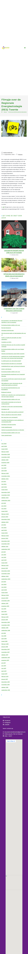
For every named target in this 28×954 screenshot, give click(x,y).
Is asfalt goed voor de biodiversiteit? (11, 360)
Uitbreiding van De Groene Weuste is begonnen (14, 309)
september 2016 (5, 690)
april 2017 (3, 671)
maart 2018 (4, 641)
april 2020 (4, 589)
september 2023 (5, 500)
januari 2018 (4, 646)
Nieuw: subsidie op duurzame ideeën (11, 414)
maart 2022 (4, 532)
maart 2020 (4, 592)
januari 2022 (4, 538)
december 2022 (5, 519)
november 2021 (5, 543)
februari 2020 (5, 595)
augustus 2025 (5, 462)
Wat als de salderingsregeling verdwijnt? (12, 412)
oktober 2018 (4, 627)
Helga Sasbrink (7, 152)
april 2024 (4, 486)
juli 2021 (3, 551)
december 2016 (5, 681)
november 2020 (5, 573)
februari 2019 (4, 617)
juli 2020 (3, 581)
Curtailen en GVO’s (6, 342)
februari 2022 (5, 535)
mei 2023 (3, 508)
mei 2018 (3, 635)
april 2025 (4, 470)
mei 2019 (3, 608)
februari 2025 (5, 473)
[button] (25, 48)
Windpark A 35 (5, 409)
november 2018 (5, 625)
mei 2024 (3, 484)
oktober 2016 (4, 687)
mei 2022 (3, 527)
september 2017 (5, 657)
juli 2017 (3, 663)
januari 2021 (4, 568)
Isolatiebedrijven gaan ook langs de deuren (13, 366)
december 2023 (5, 492)
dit (3, 207)
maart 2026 (4, 449)
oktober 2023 (4, 497)
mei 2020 (3, 587)
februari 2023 (5, 514)
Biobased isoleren (6, 392)
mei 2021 (3, 557)
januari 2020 (4, 598)
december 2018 (5, 622)
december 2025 (5, 454)
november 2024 (5, 476)
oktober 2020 (5, 576)
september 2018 (5, 630)
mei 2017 (3, 668)
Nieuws (20, 154)
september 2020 (5, 579)
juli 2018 (3, 633)
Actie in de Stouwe (6, 369)
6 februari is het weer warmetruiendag (11, 406)
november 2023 (5, 495)
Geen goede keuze (6, 435)
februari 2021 (4, 565)
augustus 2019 (5, 606)
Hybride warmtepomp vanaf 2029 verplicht (12, 353)
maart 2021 (4, 562)
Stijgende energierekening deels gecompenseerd (14, 275)
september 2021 (5, 549)
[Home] (1, 111)
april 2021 (3, 560)
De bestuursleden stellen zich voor (10, 325)
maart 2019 (4, 614)
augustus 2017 (5, 660)
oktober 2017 (4, 654)
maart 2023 (4, 511)
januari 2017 (4, 679)
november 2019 (5, 600)
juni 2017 (3, 665)
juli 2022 (3, 524)
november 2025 (5, 457)
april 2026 (4, 446)
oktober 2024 (5, 478)
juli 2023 (3, 503)
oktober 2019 (4, 603)
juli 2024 (3, 481)
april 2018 (3, 638)
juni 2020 (3, 584)
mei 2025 (3, 468)
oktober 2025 (4, 459)
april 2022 (4, 530)
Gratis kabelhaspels (6, 427)
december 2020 (5, 570)
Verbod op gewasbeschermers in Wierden (12, 429)
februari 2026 (5, 451)
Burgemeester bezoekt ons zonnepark (11, 363)
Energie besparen (6, 327)
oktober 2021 (4, 546)
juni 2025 (3, 465)
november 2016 (5, 684)
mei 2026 (3, 443)
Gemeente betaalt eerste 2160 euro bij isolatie (14, 251)
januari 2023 (4, 516)
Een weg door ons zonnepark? (9, 417)
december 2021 (5, 541)
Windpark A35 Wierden (7, 330)
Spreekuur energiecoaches (8, 424)
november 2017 (5, 652)
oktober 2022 (5, 522)
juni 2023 (3, 505)
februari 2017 (4, 676)
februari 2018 (4, 644)
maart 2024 (4, 489)
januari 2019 (4, 619)
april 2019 (3, 611)
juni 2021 (3, 554)
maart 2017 (4, 673)
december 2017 (5, 649)
